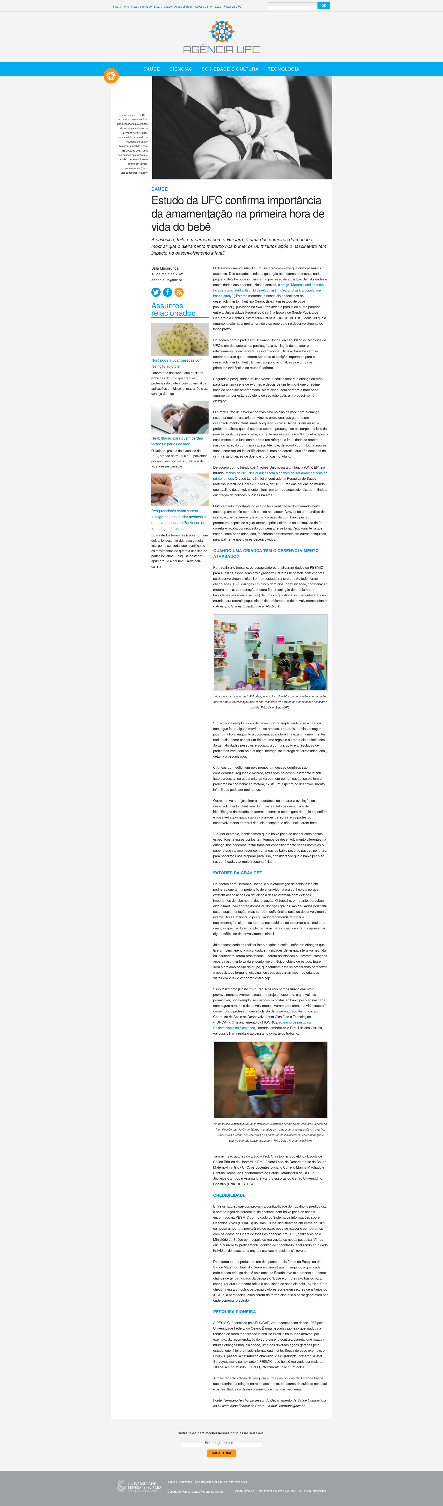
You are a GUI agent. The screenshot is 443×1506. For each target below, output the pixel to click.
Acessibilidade (183, 6)
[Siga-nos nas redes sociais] (156, 292)
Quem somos (244, 1491)
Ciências (180, 68)
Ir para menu (121, 6)
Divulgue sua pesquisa (308, 1491)
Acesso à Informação (208, 6)
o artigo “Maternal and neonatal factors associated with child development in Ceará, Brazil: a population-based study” (268, 290)
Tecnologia (283, 68)
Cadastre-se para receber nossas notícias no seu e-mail (221, 1433)
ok (324, 5)
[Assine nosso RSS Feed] (179, 292)
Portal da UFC (232, 6)
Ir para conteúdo (141, 6)
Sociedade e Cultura (230, 68)
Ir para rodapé (163, 6)
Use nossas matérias (272, 1491)
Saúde (152, 68)
